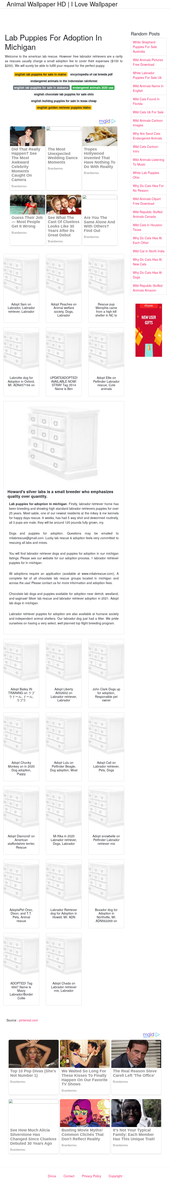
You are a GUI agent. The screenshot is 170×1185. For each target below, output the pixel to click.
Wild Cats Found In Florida (146, 101)
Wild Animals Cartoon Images (148, 122)
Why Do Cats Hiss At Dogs (147, 274)
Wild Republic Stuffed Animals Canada (147, 214)
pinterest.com (28, 1020)
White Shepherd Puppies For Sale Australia (145, 47)
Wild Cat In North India (148, 251)
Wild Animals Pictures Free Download (148, 62)
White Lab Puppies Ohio (146, 174)
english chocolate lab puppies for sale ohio (64, 94)
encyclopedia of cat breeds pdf (91, 74)
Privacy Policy (91, 1176)
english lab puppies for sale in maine (40, 74)
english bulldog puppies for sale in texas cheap (64, 101)
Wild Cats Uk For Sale (148, 112)
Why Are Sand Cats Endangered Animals (147, 135)
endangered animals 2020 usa (93, 87)
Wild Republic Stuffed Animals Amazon (147, 287)
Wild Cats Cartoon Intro (145, 148)
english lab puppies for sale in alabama (41, 87)
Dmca (52, 1176)
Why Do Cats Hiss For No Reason (148, 188)
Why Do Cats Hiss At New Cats (147, 261)
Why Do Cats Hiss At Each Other (147, 240)
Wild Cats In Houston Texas (147, 227)
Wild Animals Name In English (148, 88)
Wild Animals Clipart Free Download (147, 201)
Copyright (115, 1176)
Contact (69, 1176)
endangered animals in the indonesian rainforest (64, 81)
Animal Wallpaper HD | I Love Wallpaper (62, 3)
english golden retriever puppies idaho (64, 107)
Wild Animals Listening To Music (148, 161)
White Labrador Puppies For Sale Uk (147, 75)
